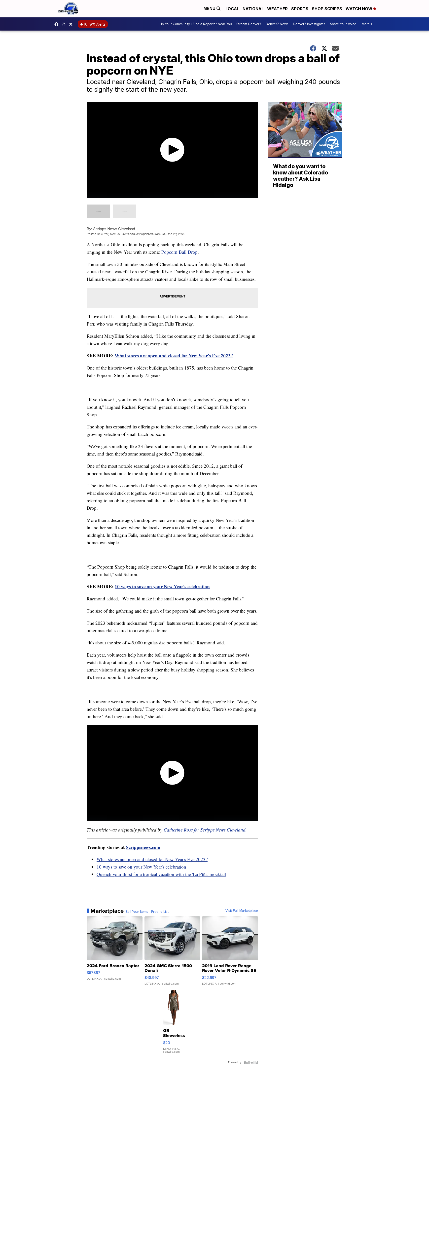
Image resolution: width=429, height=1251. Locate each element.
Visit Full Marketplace (241, 911)
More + (367, 24)
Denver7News (57, 24)
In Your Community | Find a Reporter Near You (196, 24)
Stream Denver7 (248, 24)
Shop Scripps (327, 8)
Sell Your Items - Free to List (147, 912)
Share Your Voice (343, 24)
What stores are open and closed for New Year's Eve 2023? (152, 859)
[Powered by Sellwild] (251, 1062)
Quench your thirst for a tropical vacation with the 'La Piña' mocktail (161, 874)
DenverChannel (72, 24)
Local (232, 8)
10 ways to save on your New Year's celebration (141, 867)
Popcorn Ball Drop (179, 252)
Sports (299, 8)
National (253, 8)
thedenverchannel (65, 24)
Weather (277, 8)
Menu (210, 8)
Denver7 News (277, 24)
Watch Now (359, 8)
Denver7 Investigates (309, 24)
